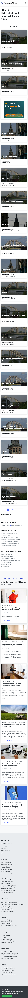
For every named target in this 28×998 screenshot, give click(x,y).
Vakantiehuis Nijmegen (7, 909)
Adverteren (4, 847)
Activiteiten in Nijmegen (7, 556)
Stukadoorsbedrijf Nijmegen (8, 890)
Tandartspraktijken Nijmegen (8, 887)
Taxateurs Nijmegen (6, 923)
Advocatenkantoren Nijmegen (9, 956)
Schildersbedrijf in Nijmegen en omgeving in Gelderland (13, 609)
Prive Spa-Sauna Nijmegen (8, 969)
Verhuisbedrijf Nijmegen (7, 892)
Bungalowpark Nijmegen (7, 911)
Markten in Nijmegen (6, 562)
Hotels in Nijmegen (6, 564)
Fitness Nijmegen (5, 566)
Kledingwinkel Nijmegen (7, 939)
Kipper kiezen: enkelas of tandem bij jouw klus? (13, 725)
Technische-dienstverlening (11, 802)
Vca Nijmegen (4, 937)
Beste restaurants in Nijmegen (9, 558)
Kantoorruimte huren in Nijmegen (9, 533)
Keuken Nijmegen (5, 935)
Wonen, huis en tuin (8, 605)
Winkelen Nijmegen (6, 901)
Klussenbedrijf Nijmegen (7, 920)
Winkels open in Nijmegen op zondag (10, 560)
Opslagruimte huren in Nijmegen (9, 537)
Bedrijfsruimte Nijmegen (7, 972)
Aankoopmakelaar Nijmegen (8, 546)
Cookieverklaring (5, 850)
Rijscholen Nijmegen (6, 862)
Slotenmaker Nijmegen (7, 958)
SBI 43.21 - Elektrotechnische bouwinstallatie (12, 517)
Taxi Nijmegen (4, 866)
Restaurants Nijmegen (7, 881)
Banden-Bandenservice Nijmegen (10, 955)
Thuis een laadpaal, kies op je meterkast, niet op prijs (12, 806)
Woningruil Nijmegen (6, 967)
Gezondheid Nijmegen (6, 869)
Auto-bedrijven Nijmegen (7, 951)
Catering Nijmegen (6, 883)
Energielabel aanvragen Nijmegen (10, 543)
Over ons (3, 848)
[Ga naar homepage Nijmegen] (9, 3)
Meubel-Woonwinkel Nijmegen (9, 902)
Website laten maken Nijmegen (9, 941)
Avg (2, 852)
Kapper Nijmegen (5, 867)
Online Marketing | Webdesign (12, 761)
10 (19, 510)
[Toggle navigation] (25, 3)
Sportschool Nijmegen (7, 943)
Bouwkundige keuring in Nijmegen (9, 541)
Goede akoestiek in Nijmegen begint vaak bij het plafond (12, 684)
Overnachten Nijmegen (7, 908)
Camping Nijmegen (6, 906)
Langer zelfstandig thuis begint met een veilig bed (13, 645)
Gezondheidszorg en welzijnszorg (14, 642)
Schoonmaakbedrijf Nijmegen (9, 925)
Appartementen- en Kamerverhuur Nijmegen (13, 904)
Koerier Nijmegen (5, 535)
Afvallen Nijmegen (5, 871)
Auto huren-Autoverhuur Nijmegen (10, 953)
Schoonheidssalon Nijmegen (8, 885)
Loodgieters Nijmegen (6, 888)
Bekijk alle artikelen (5, 584)
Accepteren (7, 995)
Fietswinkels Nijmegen (6, 864)
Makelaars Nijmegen (6, 927)
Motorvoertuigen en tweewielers (13, 722)
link (10, 525)
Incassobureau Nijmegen (7, 970)
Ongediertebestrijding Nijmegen (9, 974)
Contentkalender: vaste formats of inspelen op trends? (13, 765)
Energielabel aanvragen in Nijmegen (10, 539)
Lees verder (6, 620)
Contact (3, 845)
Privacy (3, 854)
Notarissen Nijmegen (6, 922)
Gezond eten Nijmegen (7, 873)
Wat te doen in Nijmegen (7, 554)
